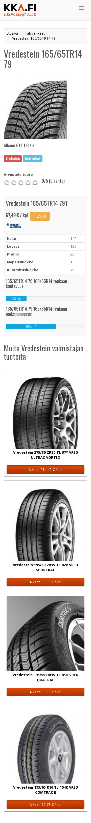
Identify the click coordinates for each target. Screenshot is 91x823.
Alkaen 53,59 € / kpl (45, 582)
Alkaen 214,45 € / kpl (45, 469)
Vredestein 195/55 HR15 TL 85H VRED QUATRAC (45, 677)
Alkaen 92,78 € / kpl (45, 804)
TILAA (38, 216)
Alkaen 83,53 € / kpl (45, 692)
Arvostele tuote (18, 174)
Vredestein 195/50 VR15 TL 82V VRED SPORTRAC (45, 567)
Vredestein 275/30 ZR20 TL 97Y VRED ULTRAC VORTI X (45, 455)
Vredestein (13, 158)
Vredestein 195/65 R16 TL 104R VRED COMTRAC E (45, 790)
